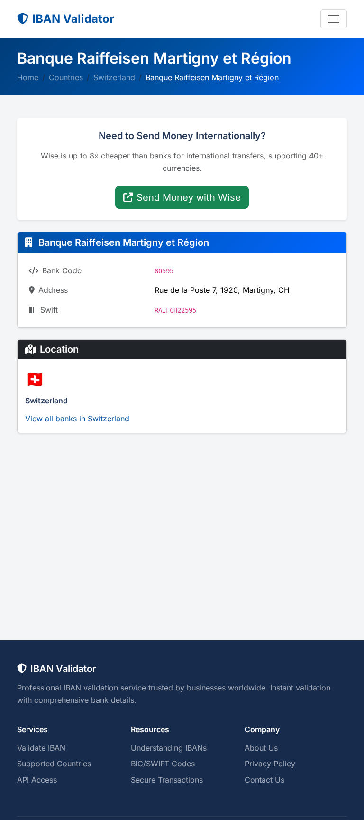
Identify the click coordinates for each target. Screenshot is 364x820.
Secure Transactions (167, 779)
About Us (261, 748)
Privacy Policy (270, 763)
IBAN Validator (73, 19)
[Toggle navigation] (333, 18)
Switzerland (114, 77)
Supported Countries (54, 763)
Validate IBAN (41, 748)
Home (27, 77)
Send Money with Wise (188, 197)
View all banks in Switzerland (77, 418)
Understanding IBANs (169, 748)
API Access (37, 779)
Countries (66, 77)
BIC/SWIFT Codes (163, 763)
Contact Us (264, 779)
